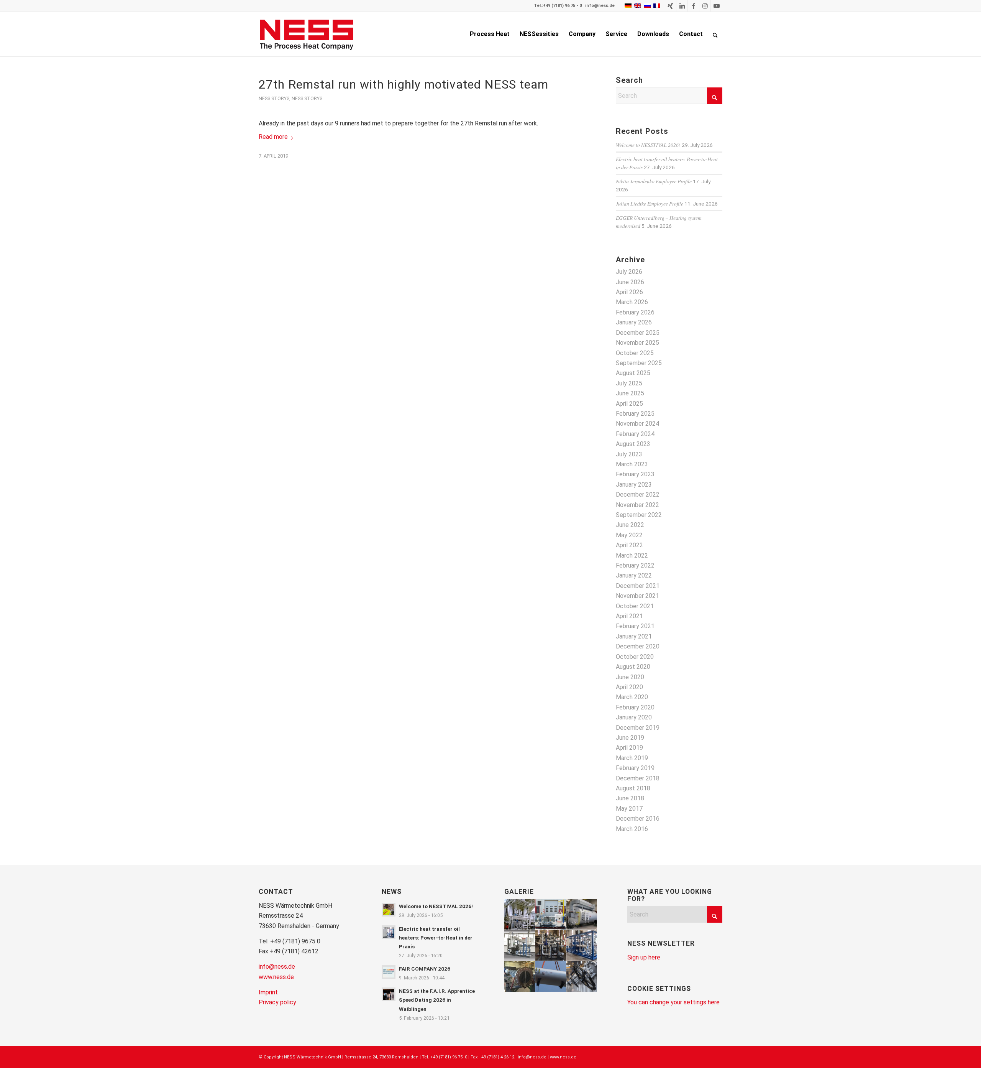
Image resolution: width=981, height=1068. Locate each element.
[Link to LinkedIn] (681, 6)
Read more (273, 136)
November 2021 (637, 595)
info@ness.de (600, 5)
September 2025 (639, 363)
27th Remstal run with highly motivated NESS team (403, 84)
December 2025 (637, 332)
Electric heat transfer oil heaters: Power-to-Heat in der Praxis (435, 938)
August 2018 (633, 788)
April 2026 (629, 292)
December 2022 (637, 494)
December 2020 (637, 646)
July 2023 (629, 454)
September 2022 (639, 514)
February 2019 (635, 768)
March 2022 (632, 555)
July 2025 (629, 383)
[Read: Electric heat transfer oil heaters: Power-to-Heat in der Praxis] (388, 932)
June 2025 (630, 393)
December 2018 (637, 778)
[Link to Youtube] (716, 6)
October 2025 (635, 353)
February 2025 (635, 413)
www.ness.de (276, 977)
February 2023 (635, 474)
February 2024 (635, 434)
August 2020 (633, 666)
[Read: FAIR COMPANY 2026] (388, 972)
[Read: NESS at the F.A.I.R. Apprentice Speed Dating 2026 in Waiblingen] (388, 994)
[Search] (715, 34)
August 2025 (633, 373)
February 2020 (635, 707)
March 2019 (632, 758)
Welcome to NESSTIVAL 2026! (648, 144)
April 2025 (629, 403)
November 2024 (637, 423)
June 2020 (630, 677)
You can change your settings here (673, 1002)
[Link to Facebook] (693, 6)
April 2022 (629, 545)
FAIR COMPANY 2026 (424, 969)
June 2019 (630, 737)
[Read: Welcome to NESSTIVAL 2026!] (388, 910)
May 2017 (629, 808)
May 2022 (629, 535)
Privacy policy (277, 1002)
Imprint (268, 992)
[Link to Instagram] (704, 6)
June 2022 (630, 524)
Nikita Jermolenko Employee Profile (654, 181)
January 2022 (634, 575)
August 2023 (633, 444)
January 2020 (634, 717)
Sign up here (643, 957)
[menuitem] (490, 34)
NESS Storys (274, 98)
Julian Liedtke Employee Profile (649, 203)
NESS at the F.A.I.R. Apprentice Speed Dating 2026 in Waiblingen (437, 1000)
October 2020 (635, 656)
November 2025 (637, 342)
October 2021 (635, 606)
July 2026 (629, 271)
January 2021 (634, 636)
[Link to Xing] (670, 6)
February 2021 (635, 626)
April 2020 (629, 687)
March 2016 (632, 829)
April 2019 (629, 747)
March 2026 (632, 302)
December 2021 (637, 585)
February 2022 (635, 565)
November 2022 (637, 504)
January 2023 (634, 484)
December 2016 (637, 818)
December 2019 (637, 727)
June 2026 (630, 282)
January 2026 (634, 322)
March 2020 (632, 697)
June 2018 (630, 798)
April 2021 (629, 616)
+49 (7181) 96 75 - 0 (562, 5)
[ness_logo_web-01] (311, 34)
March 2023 (632, 464)
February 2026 (635, 312)
